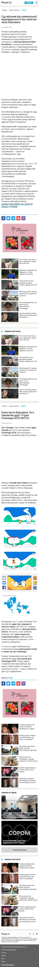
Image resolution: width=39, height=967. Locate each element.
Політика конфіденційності (9, 950)
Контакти (4, 952)
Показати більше (19, 850)
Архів (2, 958)
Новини (29, 3)
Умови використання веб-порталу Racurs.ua (14, 947)
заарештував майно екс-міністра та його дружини (17, 205)
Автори (3, 955)
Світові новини (14, 406)
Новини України (14, 10)
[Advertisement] (19, 75)
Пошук (3, 961)
